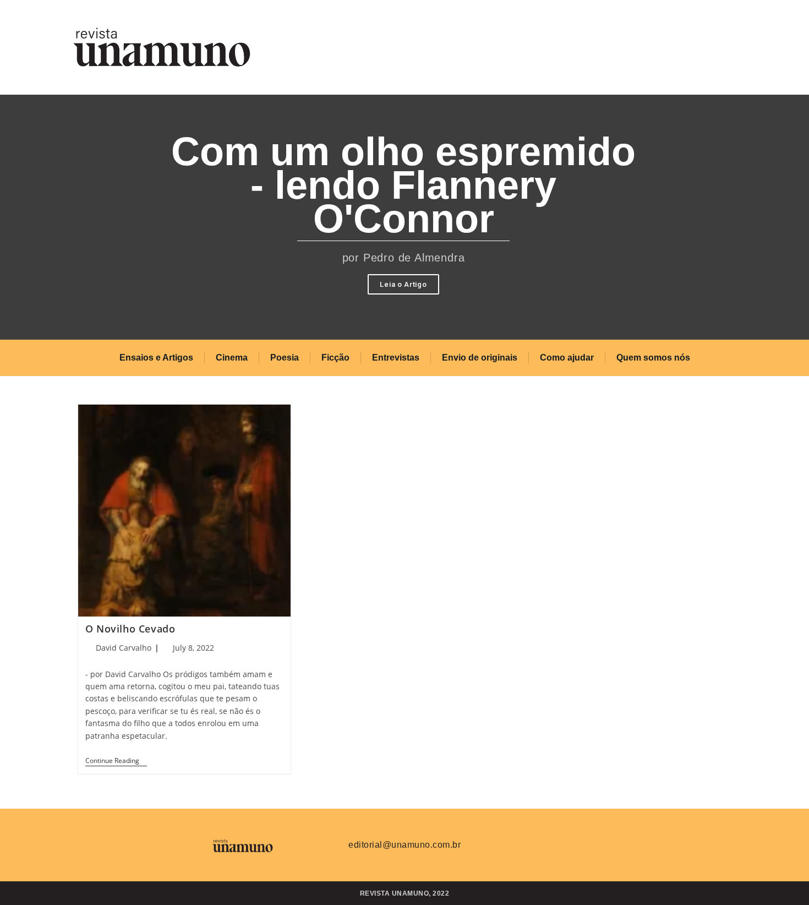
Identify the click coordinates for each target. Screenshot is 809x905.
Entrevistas (395, 357)
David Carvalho (123, 647)
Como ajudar (567, 357)
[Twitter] (550, 843)
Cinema (232, 357)
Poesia (284, 357)
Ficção (335, 357)
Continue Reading (116, 761)
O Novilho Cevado (130, 628)
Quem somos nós (653, 357)
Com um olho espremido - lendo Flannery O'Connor (403, 185)
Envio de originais (479, 357)
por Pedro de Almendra (403, 258)
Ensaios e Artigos (156, 357)
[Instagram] (583, 843)
